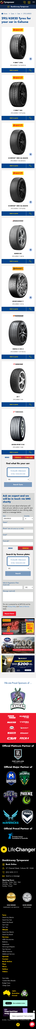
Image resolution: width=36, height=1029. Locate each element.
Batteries (5, 942)
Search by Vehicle (8, 917)
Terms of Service (24, 606)
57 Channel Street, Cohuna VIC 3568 (20, 868)
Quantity (26, 516)
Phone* (13, 528)
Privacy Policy (12, 606)
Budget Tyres (6, 983)
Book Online (7, 961)
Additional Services (8, 954)
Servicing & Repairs (8, 947)
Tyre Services (6, 949)
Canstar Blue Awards (8, 981)
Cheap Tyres (6, 985)
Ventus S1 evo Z (18, 349)
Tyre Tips (5, 927)
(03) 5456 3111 (12, 872)
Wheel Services (7, 952)
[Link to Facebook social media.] (18, 1024)
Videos (5, 972)
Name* (5, 522)
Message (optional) (9, 591)
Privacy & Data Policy (13, 1020)
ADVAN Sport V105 (18, 444)
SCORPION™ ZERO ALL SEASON (18, 158)
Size (4, 516)
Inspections (5, 944)
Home (5, 14)
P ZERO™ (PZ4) (18, 62)
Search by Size (7, 920)
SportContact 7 (18, 301)
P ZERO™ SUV (18, 110)
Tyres (4, 915)
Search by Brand (7, 922)
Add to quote (14, 70)
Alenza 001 (18, 253)
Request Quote (9, 613)
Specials (5, 956)
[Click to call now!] (24, 2)
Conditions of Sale (24, 1020)
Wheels (5, 930)
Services (5, 937)
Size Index (5, 978)
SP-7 (18, 397)
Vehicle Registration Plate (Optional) (11, 584)
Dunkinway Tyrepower (19, 7)
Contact (5, 959)
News (4, 966)
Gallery (5, 969)
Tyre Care (5, 925)
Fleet (4, 964)
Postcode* (6, 541)
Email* (5, 535)
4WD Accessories (8, 939)
